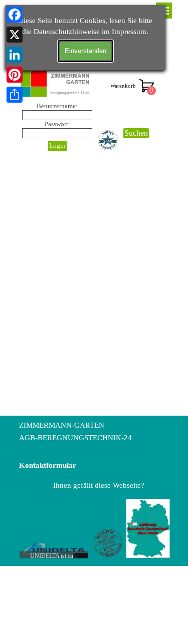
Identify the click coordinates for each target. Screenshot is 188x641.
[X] (15, 35)
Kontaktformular (47, 465)
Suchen (136, 133)
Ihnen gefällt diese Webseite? (98, 485)
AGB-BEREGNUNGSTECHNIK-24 (75, 438)
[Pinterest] (15, 75)
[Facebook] (15, 15)
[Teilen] (15, 95)
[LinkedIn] (15, 55)
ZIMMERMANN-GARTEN (61, 425)
